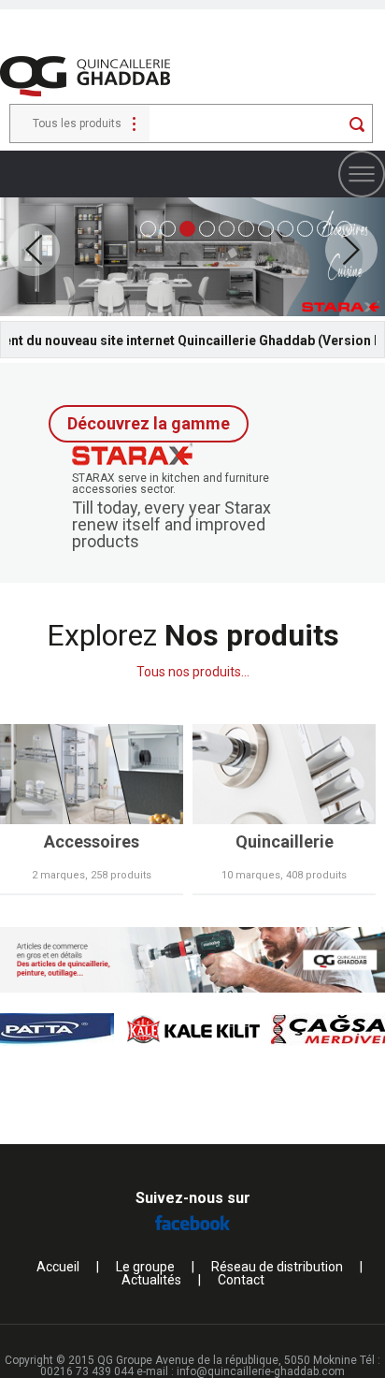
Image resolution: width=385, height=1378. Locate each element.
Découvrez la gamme (148, 423)
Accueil (57, 1266)
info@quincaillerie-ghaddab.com (261, 1371)
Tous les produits (77, 123)
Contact (241, 1279)
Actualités (151, 1279)
